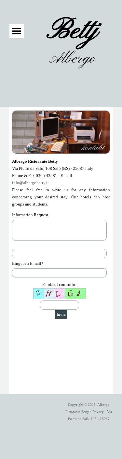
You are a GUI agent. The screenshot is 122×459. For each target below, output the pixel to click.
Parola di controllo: (59, 284)
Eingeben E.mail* (28, 263)
